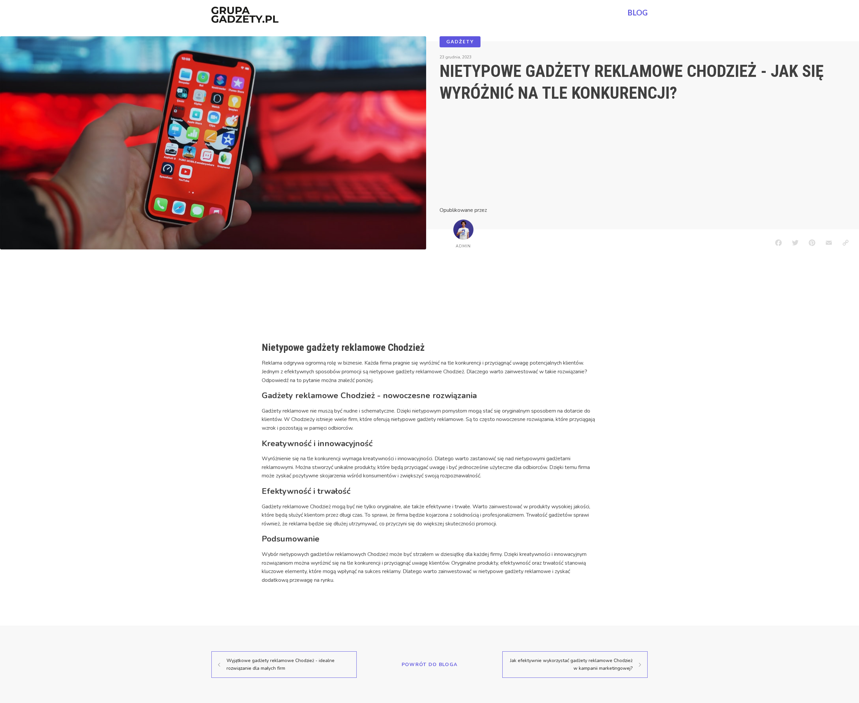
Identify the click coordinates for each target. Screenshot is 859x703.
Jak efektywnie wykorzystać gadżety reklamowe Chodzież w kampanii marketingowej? (571, 664)
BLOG (637, 12)
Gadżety (460, 41)
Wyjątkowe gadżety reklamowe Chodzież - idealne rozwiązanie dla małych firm (280, 664)
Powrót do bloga (430, 664)
